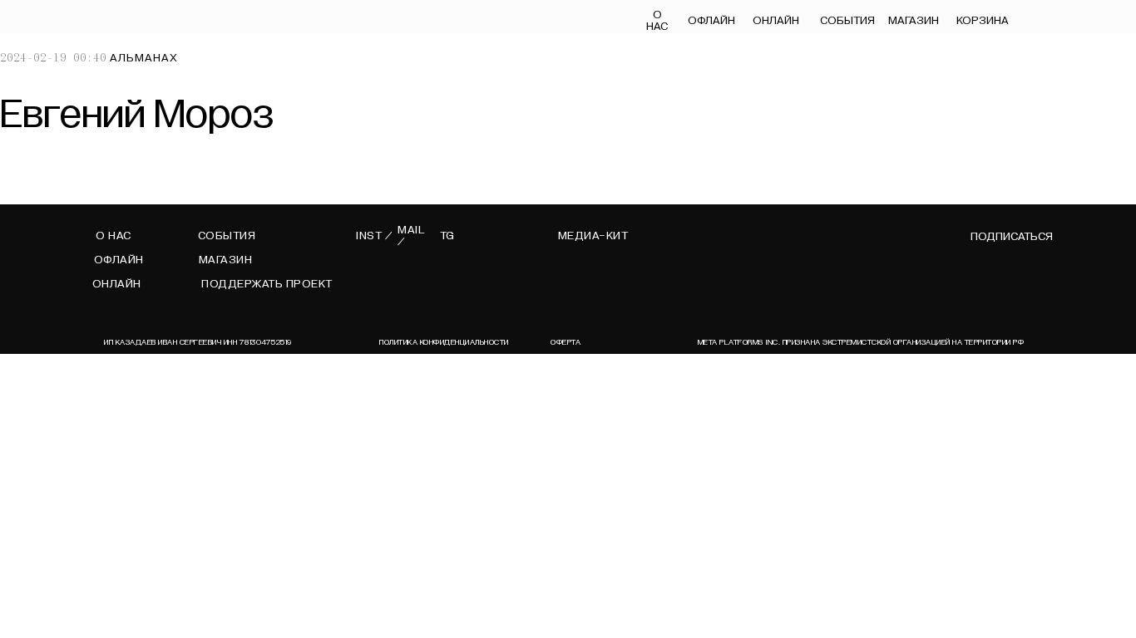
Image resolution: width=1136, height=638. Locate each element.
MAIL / (411, 236)
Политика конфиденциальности (444, 342)
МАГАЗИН (913, 21)
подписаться (1012, 237)
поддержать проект (267, 284)
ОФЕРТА (565, 342)
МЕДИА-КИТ (593, 236)
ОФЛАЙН (711, 21)
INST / (374, 236)
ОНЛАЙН (775, 21)
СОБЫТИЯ (847, 21)
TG (447, 236)
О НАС (657, 20)
